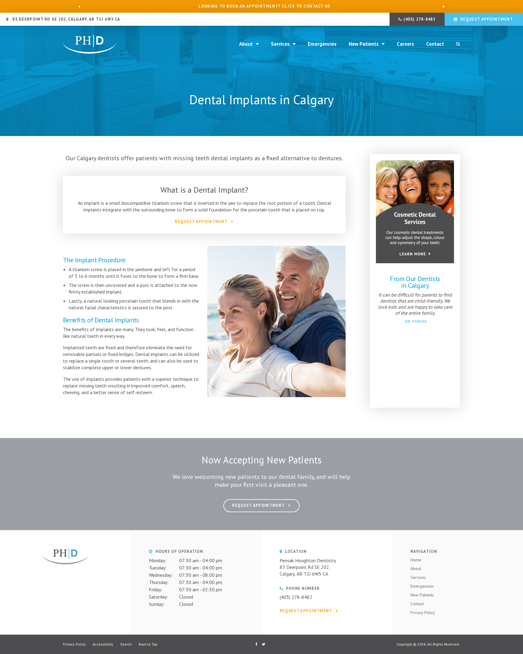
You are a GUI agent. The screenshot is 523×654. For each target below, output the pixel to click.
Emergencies (322, 44)
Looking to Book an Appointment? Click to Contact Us (264, 6)
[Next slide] (443, 6)
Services (280, 44)
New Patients (364, 44)
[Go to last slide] (79, 6)
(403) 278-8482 (419, 19)
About (246, 44)
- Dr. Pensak (415, 321)
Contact (435, 44)
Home (415, 560)
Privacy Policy (422, 612)
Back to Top (148, 644)
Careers (405, 44)
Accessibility (103, 644)
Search (126, 644)
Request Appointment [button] (486, 19)
